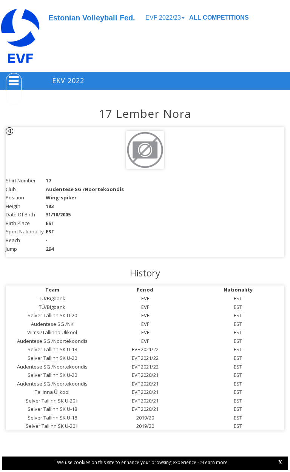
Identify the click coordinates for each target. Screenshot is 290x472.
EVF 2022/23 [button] (163, 17)
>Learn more (214, 462)
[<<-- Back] (9, 131)
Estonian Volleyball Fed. (91, 18)
